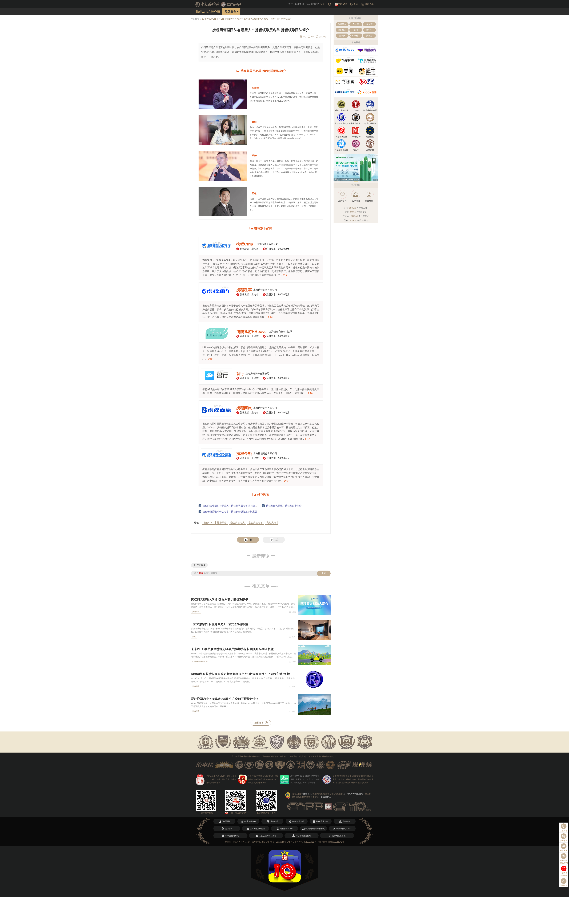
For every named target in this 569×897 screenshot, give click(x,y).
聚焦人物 (271, 522)
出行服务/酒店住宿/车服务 (256, 19)
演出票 (369, 35)
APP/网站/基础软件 (199, 661)
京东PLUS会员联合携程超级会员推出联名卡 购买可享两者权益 (232, 649)
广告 (375, 180)
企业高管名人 (237, 522)
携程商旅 (244, 408)
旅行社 (369, 30)
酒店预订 (342, 30)
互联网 (342, 35)
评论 (304, 37)
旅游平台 (275, 19)
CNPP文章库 (227, 19)
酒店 (194, 637)
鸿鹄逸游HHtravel (251, 331)
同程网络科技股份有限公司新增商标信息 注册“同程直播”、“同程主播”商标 (240, 674)
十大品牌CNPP (211, 19)
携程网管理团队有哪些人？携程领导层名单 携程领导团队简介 (235, 505)
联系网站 (326, 797)
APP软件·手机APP (356, 35)
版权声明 (322, 37)
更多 (286, 275)
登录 (322, 4)
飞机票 (356, 24)
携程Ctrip (285, 19)
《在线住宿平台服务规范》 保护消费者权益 (219, 624)
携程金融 (244, 453)
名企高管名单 (255, 522)
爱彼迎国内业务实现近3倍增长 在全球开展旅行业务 (225, 698)
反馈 (312, 37)
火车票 (369, 24)
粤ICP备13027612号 (307, 842)
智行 (240, 373)
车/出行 (238, 19)
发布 (323, 573)
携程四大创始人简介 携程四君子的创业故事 (219, 599)
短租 (356, 30)
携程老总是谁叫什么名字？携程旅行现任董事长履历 (230, 511)
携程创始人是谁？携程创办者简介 (284, 505)
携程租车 (244, 290)
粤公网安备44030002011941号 (331, 842)
